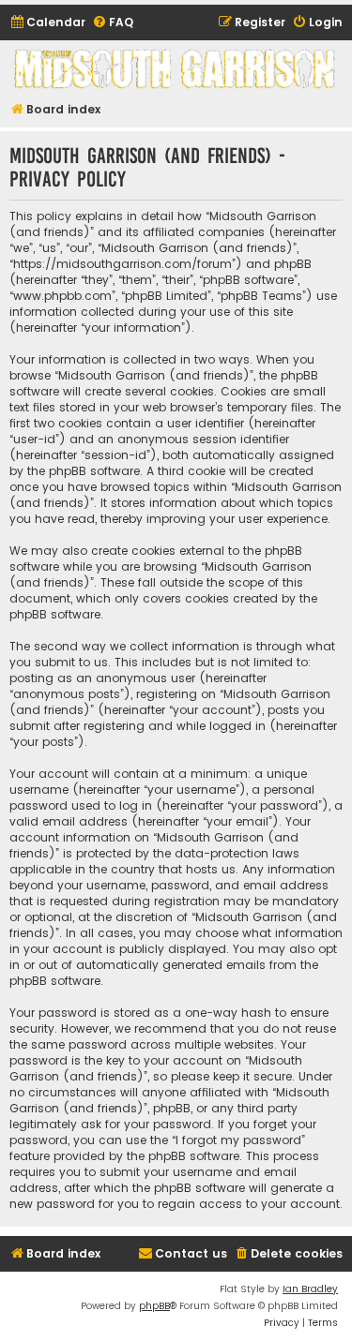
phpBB (154, 1306)
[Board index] (176, 69)
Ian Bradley (310, 1289)
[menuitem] (47, 23)
